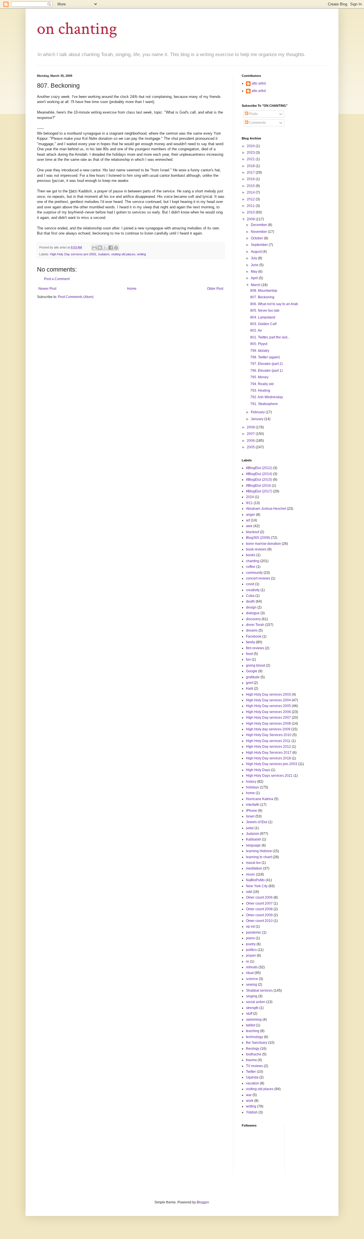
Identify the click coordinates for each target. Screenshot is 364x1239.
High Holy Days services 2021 (269, 776)
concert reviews (258, 578)
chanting (252, 561)
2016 (251, 179)
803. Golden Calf (263, 324)
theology (252, 1049)
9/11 (249, 503)
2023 (251, 153)
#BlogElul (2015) (259, 480)
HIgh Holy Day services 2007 (268, 718)
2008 (251, 427)
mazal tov (253, 863)
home (250, 793)
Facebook (253, 636)
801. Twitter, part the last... (270, 337)
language (253, 845)
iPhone (251, 811)
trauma (251, 1060)
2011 (251, 206)
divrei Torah (255, 625)
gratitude (253, 677)
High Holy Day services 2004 (268, 700)
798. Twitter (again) (265, 357)
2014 (251, 192)
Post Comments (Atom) (76, 297)
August (256, 252)
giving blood (255, 665)
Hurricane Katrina (259, 799)
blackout (252, 532)
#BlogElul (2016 (258, 486)
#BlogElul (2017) (259, 491)
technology (254, 1037)
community (254, 573)
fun (248, 659)
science (252, 979)
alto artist (259, 83)
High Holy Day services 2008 (268, 724)
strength (252, 1008)
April (255, 278)
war (249, 1095)
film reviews (255, 648)
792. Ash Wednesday (266, 397)
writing (141, 254)
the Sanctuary (256, 1043)
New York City (257, 886)
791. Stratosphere (264, 404)
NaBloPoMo (255, 880)
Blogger (203, 1202)
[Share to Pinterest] (116, 247)
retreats (252, 967)
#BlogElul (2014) (259, 474)
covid (250, 584)
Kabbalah (253, 839)
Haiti (249, 689)
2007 (251, 434)
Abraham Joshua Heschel (266, 509)
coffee (250, 567)
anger (250, 515)
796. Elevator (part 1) (266, 371)
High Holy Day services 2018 (268, 758)
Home (131, 289)
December (259, 225)
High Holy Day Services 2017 (268, 753)
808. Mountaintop (263, 291)
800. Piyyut (258, 344)
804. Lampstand (262, 317)
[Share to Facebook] (110, 247)
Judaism (103, 254)
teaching (252, 1031)
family (250, 642)
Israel (250, 816)
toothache (253, 1054)
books (250, 555)
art (248, 520)
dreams (252, 630)
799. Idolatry (259, 351)
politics (251, 950)
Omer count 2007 (259, 903)
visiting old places (123, 254)
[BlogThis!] (100, 247)
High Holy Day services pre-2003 (73, 254)
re (247, 961)
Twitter (251, 1072)
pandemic (253, 932)
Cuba (250, 596)
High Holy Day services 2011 (268, 741)
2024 (251, 146)
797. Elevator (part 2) (266, 364)
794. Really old (262, 384)
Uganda (252, 1077)
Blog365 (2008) (258, 538)
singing (251, 996)
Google (251, 671)
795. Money (259, 377)
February (258, 412)
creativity (253, 590)
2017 (251, 172)
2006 (251, 441)
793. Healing (260, 391)
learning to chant (259, 857)
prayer (251, 955)
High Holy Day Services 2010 (268, 735)
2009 (251, 219)
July (254, 258)
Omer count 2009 (259, 915)
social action (255, 1002)
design (251, 607)
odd (249, 892)
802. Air (256, 330)
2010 (251, 212)
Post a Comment (57, 279)
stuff (249, 1014)
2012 (251, 199)
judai (250, 828)
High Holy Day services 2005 (268, 706)
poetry (251, 944)
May (254, 272)
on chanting (77, 29)
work (249, 1101)
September (260, 245)
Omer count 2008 (259, 909)
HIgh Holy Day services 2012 (268, 747)
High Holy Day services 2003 (268, 694)
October (257, 238)
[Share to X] (105, 247)
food (249, 654)
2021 (251, 159)
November (259, 232)
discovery (253, 619)
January (257, 419)
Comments (257, 123)
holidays (252, 787)
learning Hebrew (259, 851)
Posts (253, 114)
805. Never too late (265, 311)
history (251, 782)
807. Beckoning (262, 297)
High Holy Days (258, 770)
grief (249, 683)
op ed (250, 926)
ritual (250, 973)
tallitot (250, 1025)
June (255, 265)
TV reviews (254, 1066)
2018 (251, 166)
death (250, 601)
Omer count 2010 (259, 921)
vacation (252, 1083)
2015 (251, 186)
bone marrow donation (263, 544)
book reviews (256, 549)
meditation (254, 868)
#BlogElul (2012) (259, 468)
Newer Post (47, 289)
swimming (254, 1020)
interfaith (252, 805)
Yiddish (252, 1112)
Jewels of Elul (256, 822)
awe (249, 526)
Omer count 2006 (259, 897)
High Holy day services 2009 (268, 729)
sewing (251, 985)
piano (250, 938)
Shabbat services (259, 991)
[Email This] (94, 247)
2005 (251, 447)
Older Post (215, 289)
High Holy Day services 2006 (268, 712)
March (256, 285)
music (250, 874)
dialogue (253, 613)
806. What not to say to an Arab (274, 304)
